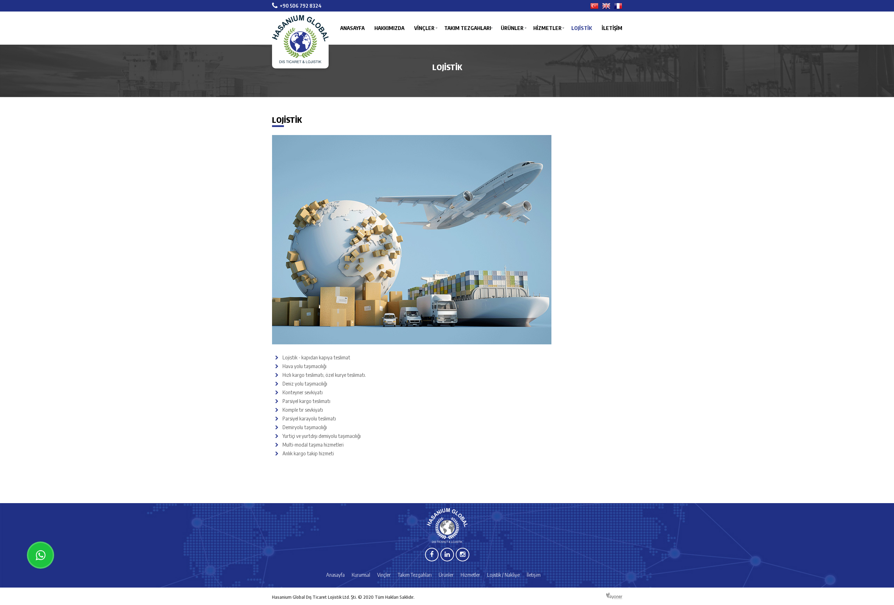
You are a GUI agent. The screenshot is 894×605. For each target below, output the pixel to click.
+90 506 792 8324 (301, 5)
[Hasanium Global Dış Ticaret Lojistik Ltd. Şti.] (300, 41)
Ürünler (512, 28)
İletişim (612, 28)
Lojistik (581, 28)
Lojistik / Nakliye (503, 575)
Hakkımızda (389, 28)
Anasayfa (352, 28)
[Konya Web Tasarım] (614, 596)
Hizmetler (547, 28)
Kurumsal (361, 575)
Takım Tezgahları (467, 28)
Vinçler (424, 28)
